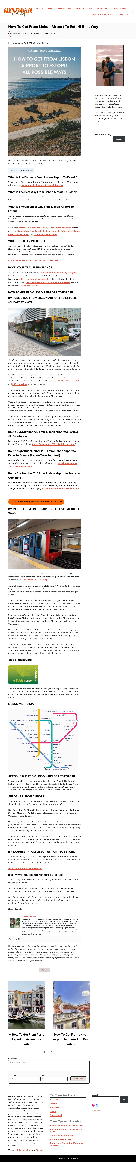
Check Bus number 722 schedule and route (53, 444)
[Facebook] (13, 939)
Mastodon (97, 1110)
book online (30, 200)
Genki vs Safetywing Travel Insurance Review (48, 282)
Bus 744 (65, 381)
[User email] (19, 939)
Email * (43, 1075)
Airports (11, 36)
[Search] (124, 1099)
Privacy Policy (23, 1150)
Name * (14, 1075)
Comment (12, 1059)
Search (119, 139)
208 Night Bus (19, 384)
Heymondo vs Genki (29, 286)
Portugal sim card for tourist (33, 228)
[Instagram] (10, 939)
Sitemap (40, 1150)
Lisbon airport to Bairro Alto (57, 231)
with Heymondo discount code (34, 279)
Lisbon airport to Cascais (29, 231)
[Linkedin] (16, 939)
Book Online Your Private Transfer (25, 868)
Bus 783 (75, 381)
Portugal (17, 36)
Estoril (45, 970)
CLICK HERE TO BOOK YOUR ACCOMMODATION (33, 261)
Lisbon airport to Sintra (45, 234)
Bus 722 (56, 381)
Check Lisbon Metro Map (35, 580)
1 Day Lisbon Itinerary (59, 228)
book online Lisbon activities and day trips (42, 185)
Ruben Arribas (15, 31)
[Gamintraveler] (18, 11)
